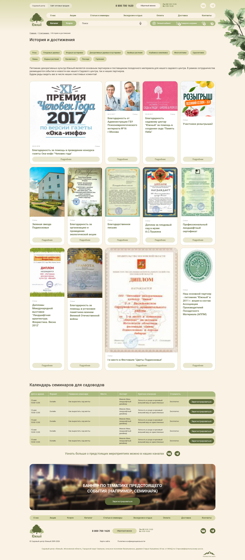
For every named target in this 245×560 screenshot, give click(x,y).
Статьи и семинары (99, 15)
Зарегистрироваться (202, 402)
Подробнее (66, 159)
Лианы (35, 59)
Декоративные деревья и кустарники (105, 53)
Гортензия (100, 59)
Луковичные (70, 59)
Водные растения (51, 59)
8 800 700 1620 (124, 6)
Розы (34, 53)
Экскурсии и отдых (132, 15)
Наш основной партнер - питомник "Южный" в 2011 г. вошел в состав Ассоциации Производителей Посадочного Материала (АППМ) (197, 304)
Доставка (183, 15)
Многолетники (180, 53)
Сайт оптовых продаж (59, 6)
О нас (53, 15)
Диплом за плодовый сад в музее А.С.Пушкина (158, 228)
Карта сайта (105, 541)
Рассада (85, 59)
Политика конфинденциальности (131, 541)
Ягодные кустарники (74, 53)
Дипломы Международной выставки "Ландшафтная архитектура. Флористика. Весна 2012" (44, 315)
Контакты (207, 15)
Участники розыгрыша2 (198, 123)
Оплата (160, 15)
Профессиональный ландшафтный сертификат (195, 228)
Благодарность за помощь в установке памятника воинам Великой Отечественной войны (84, 312)
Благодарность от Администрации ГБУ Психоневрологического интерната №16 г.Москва (122, 125)
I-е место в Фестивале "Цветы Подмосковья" (135, 359)
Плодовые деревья (51, 53)
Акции (73, 15)
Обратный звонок (148, 6)
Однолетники (198, 53)
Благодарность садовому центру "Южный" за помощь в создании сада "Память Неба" (159, 125)
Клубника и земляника (158, 53)
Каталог (54, 23)
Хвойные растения (134, 53)
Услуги (69, 23)
